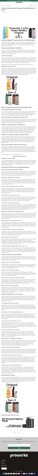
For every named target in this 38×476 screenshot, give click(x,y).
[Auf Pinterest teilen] (20, 433)
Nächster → (35, 5)
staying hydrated (16, 50)
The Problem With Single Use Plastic (19, 156)
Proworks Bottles (20, 471)
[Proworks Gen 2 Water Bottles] (11, 105)
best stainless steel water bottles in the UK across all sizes (22, 64)
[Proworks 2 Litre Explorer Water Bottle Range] (19, 428)
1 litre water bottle (26, 44)
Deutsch (3, 468)
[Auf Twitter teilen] (15, 433)
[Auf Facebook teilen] (17, 433)
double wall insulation (8, 73)
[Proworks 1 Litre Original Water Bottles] (11, 90)
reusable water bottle (25, 222)
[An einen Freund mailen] (23, 433)
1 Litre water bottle (25, 51)
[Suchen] (33, 2)
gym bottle (14, 172)
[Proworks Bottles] (19, 2)
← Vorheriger (30, 5)
